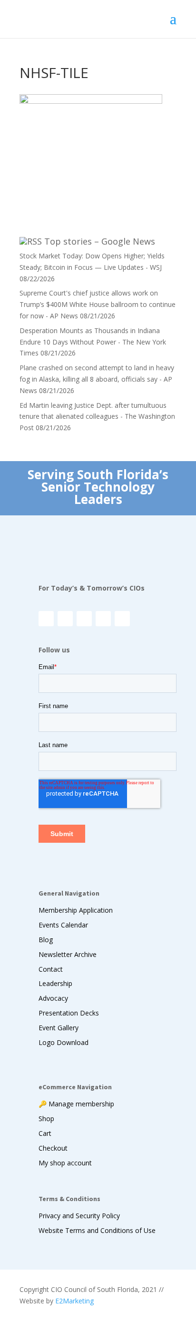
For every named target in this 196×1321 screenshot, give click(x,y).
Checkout (53, 1148)
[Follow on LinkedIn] (103, 618)
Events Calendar (63, 924)
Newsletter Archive (68, 954)
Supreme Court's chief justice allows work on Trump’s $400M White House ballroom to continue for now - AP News (98, 304)
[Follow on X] (84, 618)
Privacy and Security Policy (79, 1215)
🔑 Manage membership (76, 1103)
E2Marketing (74, 1300)
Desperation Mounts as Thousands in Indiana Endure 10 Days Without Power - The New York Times (93, 342)
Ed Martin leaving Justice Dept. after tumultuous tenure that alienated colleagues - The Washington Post (97, 417)
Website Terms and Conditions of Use (97, 1230)
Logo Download (63, 1042)
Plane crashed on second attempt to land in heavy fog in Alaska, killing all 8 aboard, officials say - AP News (97, 379)
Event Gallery (58, 1027)
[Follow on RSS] (122, 618)
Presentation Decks (69, 1012)
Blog (46, 939)
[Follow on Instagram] (46, 618)
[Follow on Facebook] (65, 618)
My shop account (65, 1162)
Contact (51, 969)
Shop (46, 1118)
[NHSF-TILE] (91, 101)
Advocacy (53, 998)
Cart (45, 1133)
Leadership (55, 983)
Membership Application (76, 910)
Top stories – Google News (99, 241)
